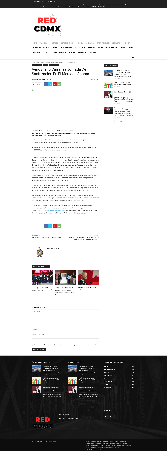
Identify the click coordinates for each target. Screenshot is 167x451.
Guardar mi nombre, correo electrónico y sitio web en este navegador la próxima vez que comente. (65, 345)
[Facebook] (46, 84)
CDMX (37, 62)
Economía (45, 65)
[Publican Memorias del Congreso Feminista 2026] (108, 85)
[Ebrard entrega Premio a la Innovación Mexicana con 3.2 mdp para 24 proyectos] (42, 277)
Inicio (33, 62)
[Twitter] (50, 84)
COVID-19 (39, 65)
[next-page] (36, 299)
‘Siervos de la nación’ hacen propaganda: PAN (46, 237)
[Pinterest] (55, 84)
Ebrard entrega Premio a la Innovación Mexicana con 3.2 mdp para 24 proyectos (42, 289)
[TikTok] (110, 417)
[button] (132, 57)
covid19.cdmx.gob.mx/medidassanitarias (51, 210)
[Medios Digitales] (33, 79)
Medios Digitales (41, 79)
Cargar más (119, 121)
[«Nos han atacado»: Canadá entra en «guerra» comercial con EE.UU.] (88, 277)
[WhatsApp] (59, 84)
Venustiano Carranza (54, 65)
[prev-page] (33, 299)
